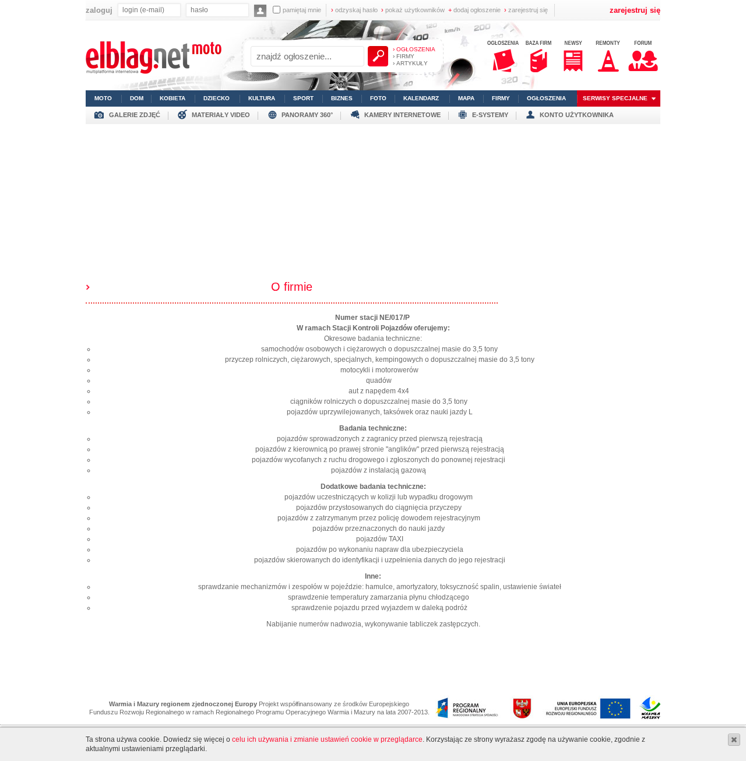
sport (303, 98)
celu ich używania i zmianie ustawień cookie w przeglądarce (327, 739)
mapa (466, 98)
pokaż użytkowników (413, 9)
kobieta (172, 98)
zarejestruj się (526, 9)
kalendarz (421, 98)
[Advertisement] (373, 206)
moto (103, 98)
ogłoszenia (546, 98)
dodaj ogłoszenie (474, 9)
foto (378, 98)
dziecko (216, 98)
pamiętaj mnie (302, 9)
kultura (261, 98)
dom (136, 98)
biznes (342, 98)
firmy (501, 98)
